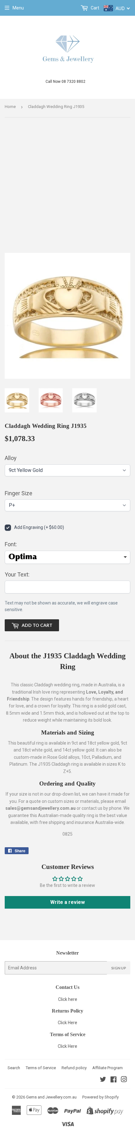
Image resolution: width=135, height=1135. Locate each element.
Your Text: (17, 574)
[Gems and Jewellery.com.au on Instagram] (124, 1080)
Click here (67, 999)
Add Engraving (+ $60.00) (39, 527)
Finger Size (18, 493)
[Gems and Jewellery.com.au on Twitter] (103, 1080)
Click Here (67, 1022)
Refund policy (74, 1067)
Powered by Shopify (100, 1097)
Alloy (11, 458)
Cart (94, 7)
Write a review (67, 902)
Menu (18, 7)
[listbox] (67, 557)
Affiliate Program (107, 1067)
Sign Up (118, 968)
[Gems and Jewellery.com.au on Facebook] (113, 1080)
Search (14, 1067)
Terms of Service (41, 1067)
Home (10, 106)
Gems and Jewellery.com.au (51, 1097)
